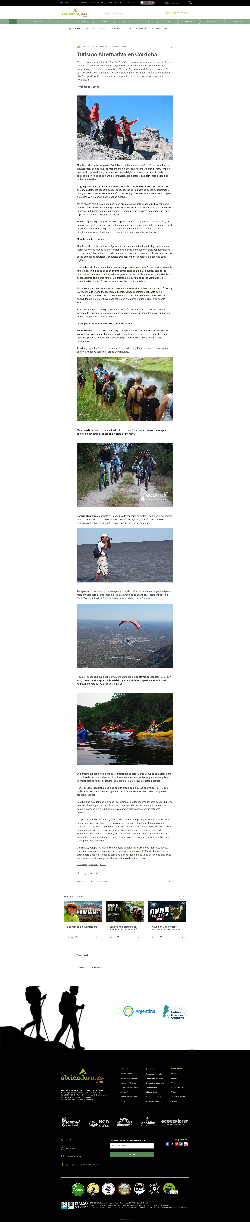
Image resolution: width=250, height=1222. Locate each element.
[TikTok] (172, 1144)
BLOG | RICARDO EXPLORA (76, 29)
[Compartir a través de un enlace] (97, 873)
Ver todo (182, 896)
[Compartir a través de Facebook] (78, 873)
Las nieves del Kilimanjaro (82, 926)
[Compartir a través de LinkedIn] (91, 873)
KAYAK (128, 29)
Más (166, 29)
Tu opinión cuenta (178, 1097)
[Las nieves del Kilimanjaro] (83, 911)
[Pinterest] (177, 1144)
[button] (110, 2)
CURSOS (156, 29)
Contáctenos (125, 1101)
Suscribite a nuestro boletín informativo (127, 1141)
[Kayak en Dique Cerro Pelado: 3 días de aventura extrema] (167, 911)
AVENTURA (82, 864)
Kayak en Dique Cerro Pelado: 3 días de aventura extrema (167, 928)
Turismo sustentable (128, 1078)
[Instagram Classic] (181, 1144)
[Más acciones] (171, 46)
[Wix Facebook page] (167, 1144)
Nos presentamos (127, 1074)
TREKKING (115, 29)
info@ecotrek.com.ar (74, 1156)
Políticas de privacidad (129, 1087)
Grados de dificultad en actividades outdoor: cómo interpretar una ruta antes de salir (125, 928)
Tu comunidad (99, 29)
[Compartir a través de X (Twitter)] (84, 873)
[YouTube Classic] (186, 1144)
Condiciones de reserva (155, 1078)
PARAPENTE (141, 29)
